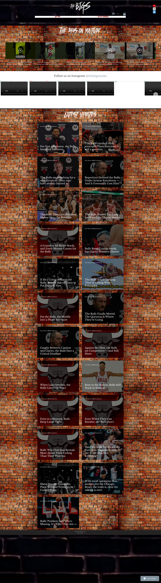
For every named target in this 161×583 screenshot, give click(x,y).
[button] (149, 248)
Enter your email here (53, 299)
